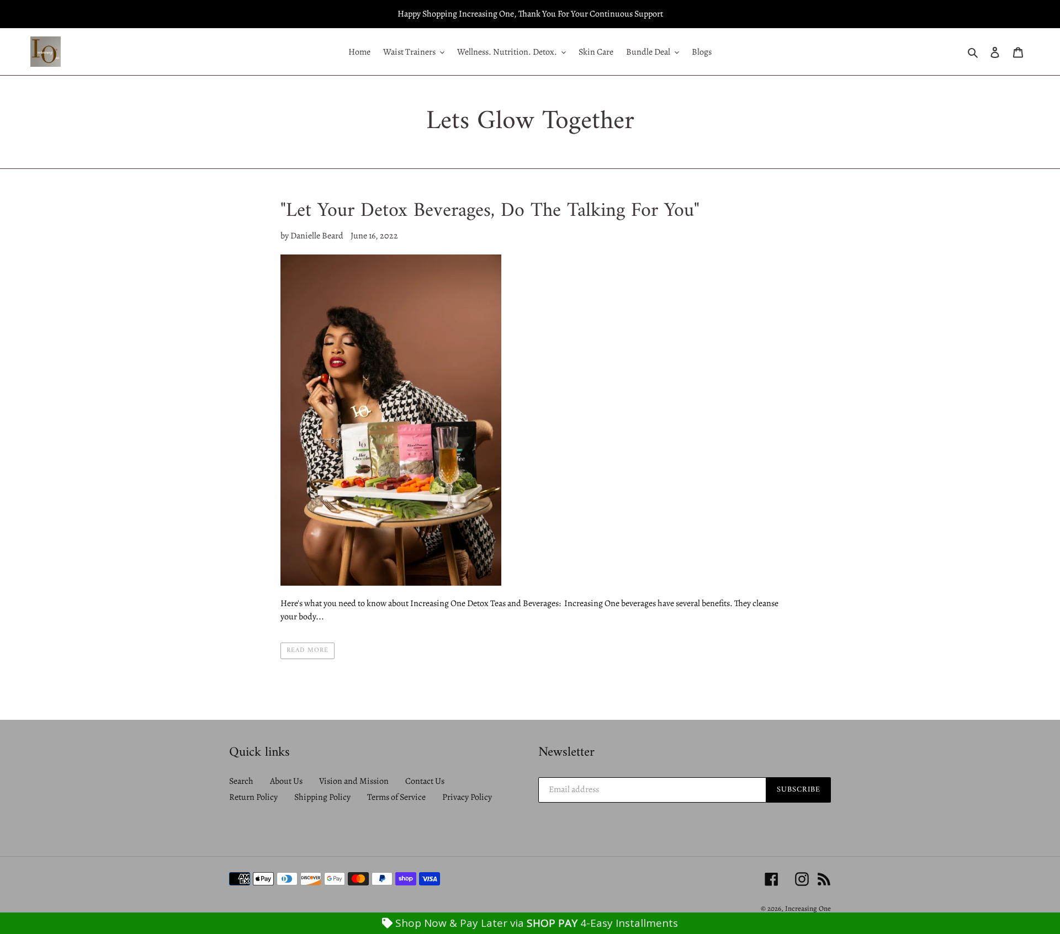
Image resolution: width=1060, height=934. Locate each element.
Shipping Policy (322, 797)
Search (241, 781)
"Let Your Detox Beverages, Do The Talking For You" (489, 211)
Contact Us (424, 781)
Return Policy (253, 797)
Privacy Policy (467, 797)
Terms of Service (396, 797)
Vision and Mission (354, 781)
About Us (286, 781)
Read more (307, 650)
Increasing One (808, 908)
